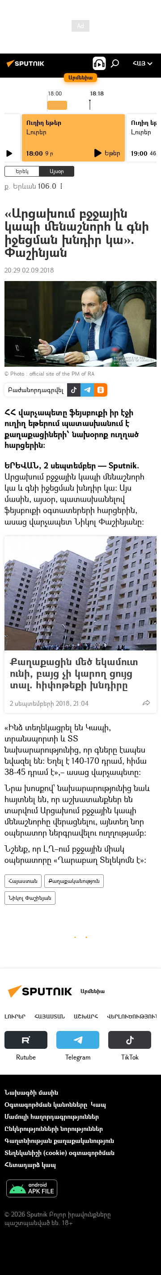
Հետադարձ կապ (30, 1164)
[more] (146, 703)
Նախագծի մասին (31, 1092)
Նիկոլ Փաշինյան (29, 898)
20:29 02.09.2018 (29, 270)
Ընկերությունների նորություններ (53, 1128)
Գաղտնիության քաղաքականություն (59, 1140)
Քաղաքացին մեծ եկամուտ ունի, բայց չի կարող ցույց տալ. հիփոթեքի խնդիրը (74, 673)
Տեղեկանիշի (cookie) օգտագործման (59, 1152)
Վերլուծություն (133, 1016)
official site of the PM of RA (62, 373)
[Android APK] (31, 1189)
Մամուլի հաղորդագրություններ (51, 1116)
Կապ (98, 1104)
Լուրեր (36, 132)
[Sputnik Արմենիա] (26, 66)
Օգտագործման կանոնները (45, 1104)
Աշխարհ (86, 1016)
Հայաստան (23, 881)
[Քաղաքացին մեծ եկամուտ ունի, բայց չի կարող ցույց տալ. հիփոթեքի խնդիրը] (80, 593)
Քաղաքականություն (74, 881)
